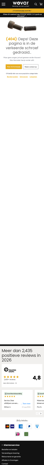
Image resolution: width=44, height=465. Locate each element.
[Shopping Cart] (40, 4)
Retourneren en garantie (11, 456)
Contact (5, 464)
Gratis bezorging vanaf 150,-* (22, 10)
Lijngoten (33, 77)
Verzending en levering (10, 453)
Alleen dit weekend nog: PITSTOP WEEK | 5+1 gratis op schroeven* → (22, 15)
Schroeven (24, 77)
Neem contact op (31, 67)
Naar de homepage (13, 67)
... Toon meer (25, 404)
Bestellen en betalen (9, 449)
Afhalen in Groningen (10, 460)
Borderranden (12, 77)
